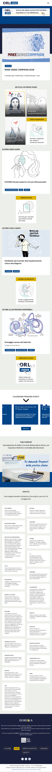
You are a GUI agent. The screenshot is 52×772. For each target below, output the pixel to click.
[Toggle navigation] (48, 3)
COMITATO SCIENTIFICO (30, 748)
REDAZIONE (43, 748)
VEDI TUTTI (26, 428)
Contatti (39, 769)
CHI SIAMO (8, 748)
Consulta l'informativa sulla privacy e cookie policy (23, 769)
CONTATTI (26, 752)
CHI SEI (17, 748)
